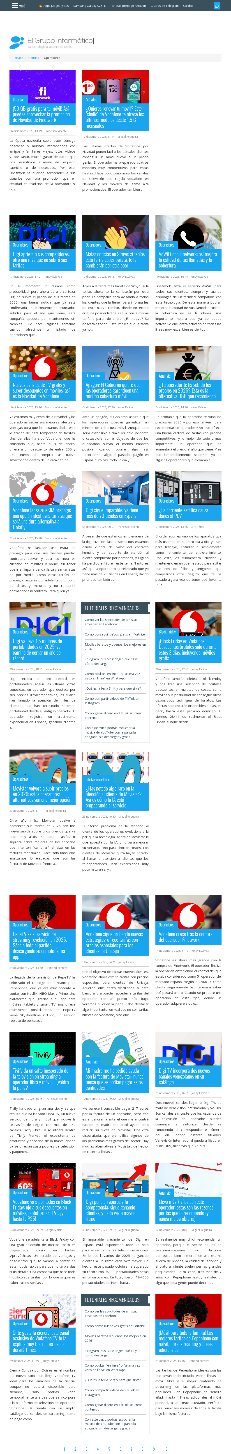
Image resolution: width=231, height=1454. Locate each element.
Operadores (20, 245)
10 (165, 1449)
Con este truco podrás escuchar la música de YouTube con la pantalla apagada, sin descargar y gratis (110, 732)
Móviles (91, 99)
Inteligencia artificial (98, 779)
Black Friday (167, 632)
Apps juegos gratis (56, 6)
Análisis (165, 375)
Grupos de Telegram (164, 6)
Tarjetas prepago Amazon (128, 6)
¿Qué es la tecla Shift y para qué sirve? (113, 688)
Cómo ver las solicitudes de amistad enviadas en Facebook (111, 621)
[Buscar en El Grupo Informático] (217, 5)
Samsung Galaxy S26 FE (89, 6)
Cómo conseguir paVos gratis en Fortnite (115, 634)
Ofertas (18, 99)
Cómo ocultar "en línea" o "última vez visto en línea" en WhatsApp (112, 676)
